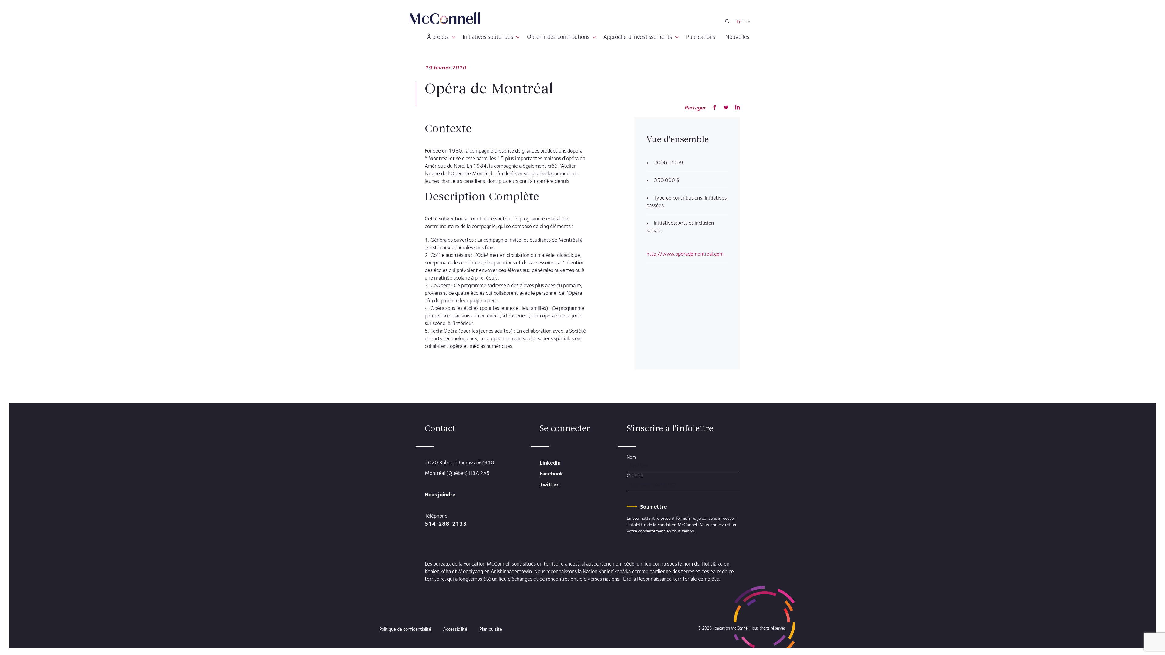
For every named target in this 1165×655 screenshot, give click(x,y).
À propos (438, 36)
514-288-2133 (446, 523)
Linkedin (550, 462)
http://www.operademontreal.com (685, 254)
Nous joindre (440, 494)
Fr (739, 22)
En (747, 22)
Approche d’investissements (637, 36)
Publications (700, 36)
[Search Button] (727, 22)
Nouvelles (737, 36)
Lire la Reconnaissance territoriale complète (671, 579)
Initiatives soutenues (488, 36)
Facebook (551, 473)
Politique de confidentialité (405, 629)
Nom (631, 456)
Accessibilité (455, 629)
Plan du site (490, 629)
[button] (453, 37)
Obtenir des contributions (558, 36)
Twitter (549, 484)
